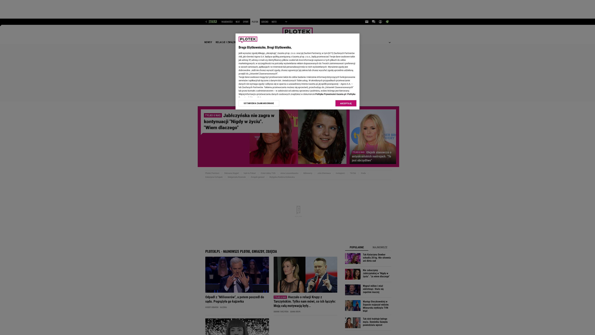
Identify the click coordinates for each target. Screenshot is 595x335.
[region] (297, 71)
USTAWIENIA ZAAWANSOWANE (259, 103)
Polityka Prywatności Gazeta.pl (330, 94)
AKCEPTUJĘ (346, 103)
